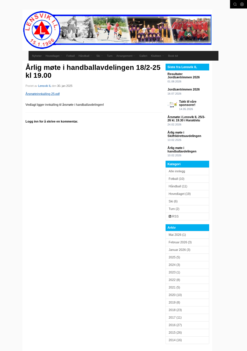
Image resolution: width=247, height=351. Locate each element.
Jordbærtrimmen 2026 (183, 89)
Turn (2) (174, 209)
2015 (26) (175, 332)
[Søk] (235, 4)
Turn (110, 55)
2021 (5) (174, 287)
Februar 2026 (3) (180, 242)
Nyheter (37, 55)
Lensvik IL (44, 85)
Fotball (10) (176, 178)
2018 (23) (175, 310)
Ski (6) (173, 201)
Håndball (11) (178, 186)
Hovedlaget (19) (180, 193)
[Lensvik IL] (117, 30)
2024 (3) (174, 264)
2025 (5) (174, 257)
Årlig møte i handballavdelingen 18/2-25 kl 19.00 (93, 71)
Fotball (70, 55)
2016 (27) (175, 325)
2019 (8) (174, 302)
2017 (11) (175, 317)
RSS (175, 216)
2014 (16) (175, 340)
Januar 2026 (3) (179, 249)
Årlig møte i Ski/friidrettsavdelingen (184, 134)
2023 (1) (174, 272)
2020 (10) (175, 295)
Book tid (173, 55)
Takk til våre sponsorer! (187, 103)
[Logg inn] (242, 4)
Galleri (143, 55)
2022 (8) (174, 280)
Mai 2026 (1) (177, 234)
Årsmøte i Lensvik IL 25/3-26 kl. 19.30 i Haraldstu (186, 118)
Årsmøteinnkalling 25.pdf (42, 94)
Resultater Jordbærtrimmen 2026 (183, 75)
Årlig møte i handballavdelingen (181, 149)
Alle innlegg (177, 171)
